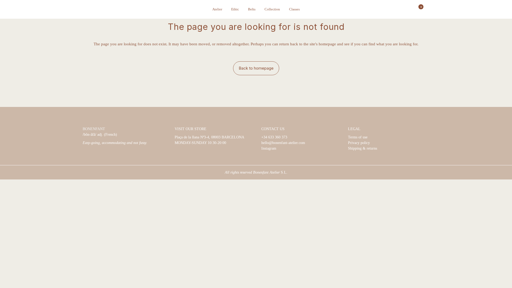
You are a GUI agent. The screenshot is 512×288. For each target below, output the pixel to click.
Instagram (268, 148)
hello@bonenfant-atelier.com (283, 143)
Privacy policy (359, 143)
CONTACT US (273, 129)
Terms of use (357, 137)
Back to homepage (256, 68)
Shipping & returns (362, 148)
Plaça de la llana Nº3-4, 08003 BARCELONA (209, 137)
